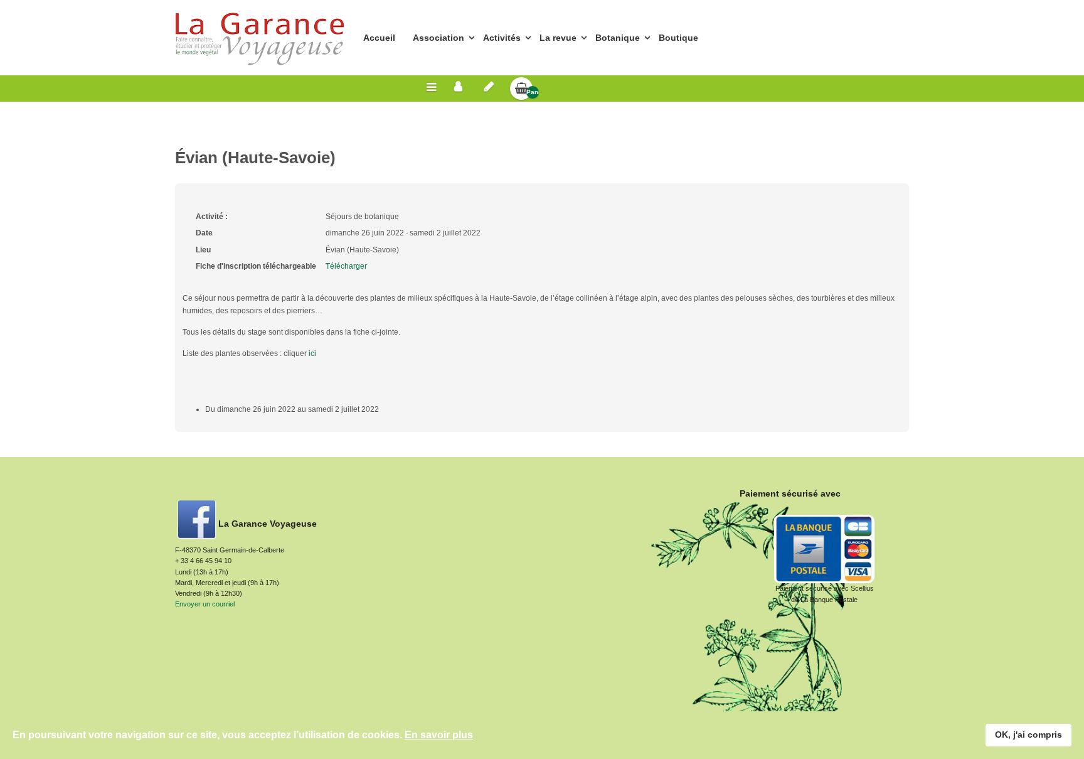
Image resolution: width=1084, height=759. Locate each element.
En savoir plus (439, 734)
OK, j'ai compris (1028, 734)
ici (312, 353)
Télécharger (346, 266)
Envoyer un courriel (205, 604)
